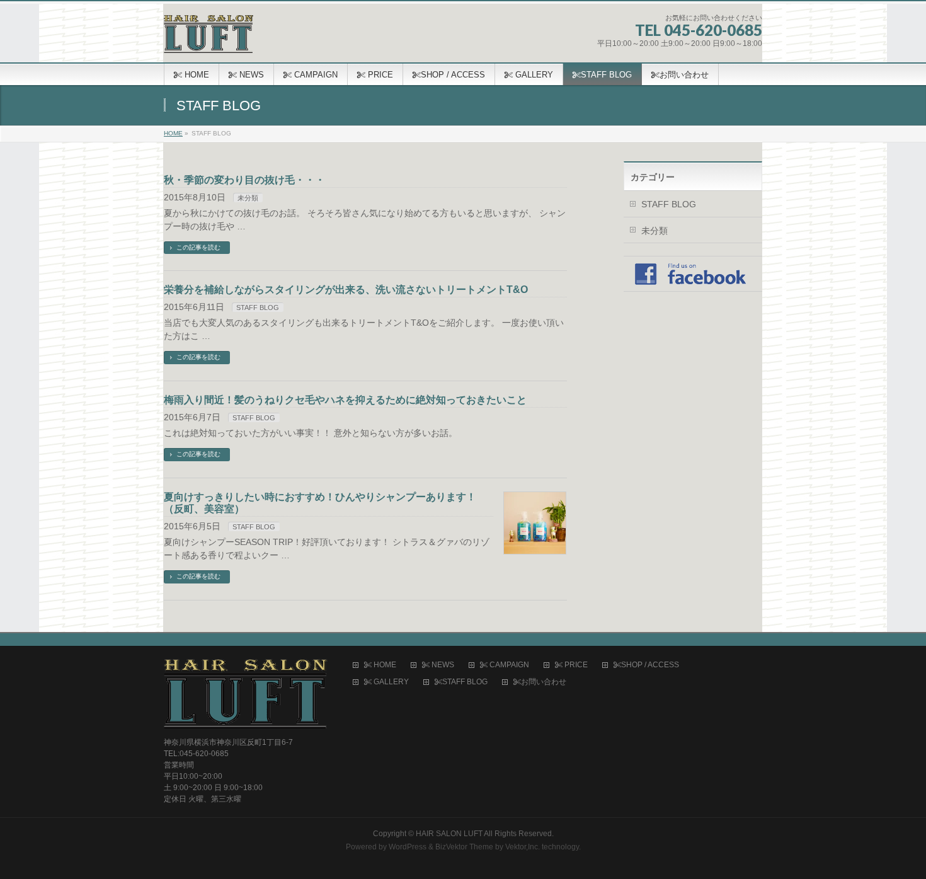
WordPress (407, 846)
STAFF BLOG (257, 307)
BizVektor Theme (464, 846)
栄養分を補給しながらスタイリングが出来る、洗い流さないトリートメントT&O (346, 289)
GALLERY (390, 682)
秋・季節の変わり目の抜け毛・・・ (244, 180)
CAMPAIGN (508, 665)
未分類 (247, 198)
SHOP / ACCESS (650, 665)
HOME (384, 665)
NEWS (442, 665)
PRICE (575, 665)
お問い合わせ (543, 682)
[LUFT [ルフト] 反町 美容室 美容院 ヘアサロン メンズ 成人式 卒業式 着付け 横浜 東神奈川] (208, 38)
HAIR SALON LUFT (449, 833)
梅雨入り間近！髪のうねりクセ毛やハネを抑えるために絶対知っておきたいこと (345, 399)
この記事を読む (198, 247)
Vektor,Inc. (522, 846)
